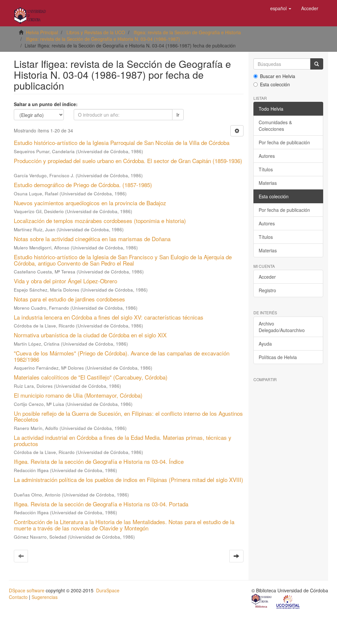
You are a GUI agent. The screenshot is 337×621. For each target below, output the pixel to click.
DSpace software (26, 590)
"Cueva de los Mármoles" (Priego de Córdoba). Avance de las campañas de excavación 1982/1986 (121, 356)
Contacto (18, 597)
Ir (177, 114)
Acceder (267, 276)
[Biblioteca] (261, 601)
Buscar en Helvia (277, 76)
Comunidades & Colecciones (275, 125)
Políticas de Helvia (278, 357)
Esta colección (275, 84)
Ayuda (265, 343)
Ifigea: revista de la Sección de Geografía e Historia (187, 32)
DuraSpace (107, 590)
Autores (267, 156)
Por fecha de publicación (284, 142)
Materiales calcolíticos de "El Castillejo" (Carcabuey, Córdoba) (91, 377)
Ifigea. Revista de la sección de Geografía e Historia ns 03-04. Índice (99, 461)
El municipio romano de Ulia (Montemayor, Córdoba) (78, 395)
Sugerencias (45, 597)
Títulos (266, 169)
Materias (268, 183)
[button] (280, 8)
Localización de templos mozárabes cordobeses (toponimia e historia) (100, 220)
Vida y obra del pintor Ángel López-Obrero (65, 281)
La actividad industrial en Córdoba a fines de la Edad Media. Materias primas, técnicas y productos (122, 440)
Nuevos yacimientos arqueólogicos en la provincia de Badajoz (90, 203)
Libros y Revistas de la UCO (95, 32)
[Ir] (316, 64)
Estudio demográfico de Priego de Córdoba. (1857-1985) (83, 185)
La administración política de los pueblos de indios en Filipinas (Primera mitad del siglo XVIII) (128, 479)
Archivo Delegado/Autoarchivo (282, 326)
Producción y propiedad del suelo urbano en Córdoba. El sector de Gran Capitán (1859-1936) (128, 160)
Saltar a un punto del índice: (46, 104)
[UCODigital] (288, 601)
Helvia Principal (42, 32)
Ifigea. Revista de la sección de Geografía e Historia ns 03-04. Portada (101, 504)
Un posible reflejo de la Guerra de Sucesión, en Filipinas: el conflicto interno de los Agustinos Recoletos (128, 416)
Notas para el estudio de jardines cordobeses (69, 299)
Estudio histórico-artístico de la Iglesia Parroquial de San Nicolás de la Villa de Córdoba (121, 142)
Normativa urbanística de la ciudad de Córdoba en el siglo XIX (90, 335)
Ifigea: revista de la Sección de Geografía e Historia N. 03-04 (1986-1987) (103, 39)
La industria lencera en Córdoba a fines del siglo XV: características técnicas (108, 317)
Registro (267, 290)
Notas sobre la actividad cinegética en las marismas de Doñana (92, 239)
